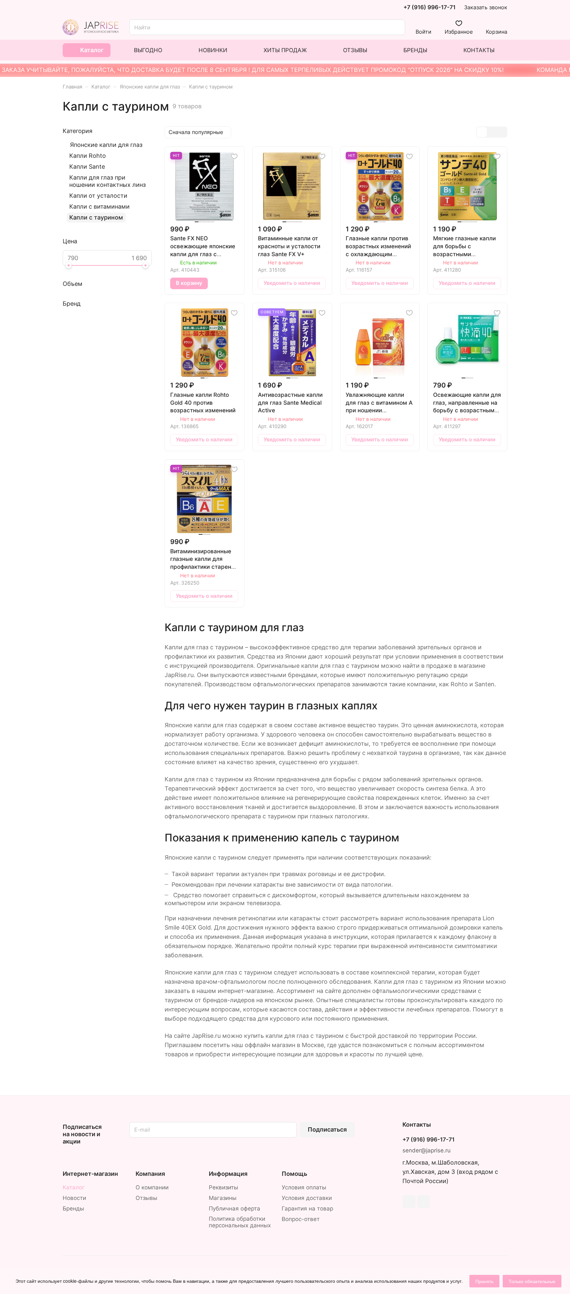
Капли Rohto (87, 155)
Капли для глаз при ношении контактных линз (107, 181)
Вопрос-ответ (301, 1219)
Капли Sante (87, 166)
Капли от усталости (98, 195)
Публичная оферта (234, 1208)
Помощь (294, 1173)
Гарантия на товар (307, 1208)
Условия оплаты (304, 1187)
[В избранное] (234, 156)
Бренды (73, 1208)
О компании (152, 1187)
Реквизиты (223, 1187)
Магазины (223, 1198)
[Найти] (397, 27)
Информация (228, 1173)
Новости (74, 1198)
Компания (150, 1173)
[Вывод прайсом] (502, 132)
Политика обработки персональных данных (240, 1222)
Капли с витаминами (99, 206)
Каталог (74, 1187)
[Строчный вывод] (492, 132)
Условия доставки (307, 1198)
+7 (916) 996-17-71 (429, 7)
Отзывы (146, 1198)
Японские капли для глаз (106, 144)
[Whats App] (423, 1201)
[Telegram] (409, 1201)
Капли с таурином (96, 217)
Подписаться (327, 1129)
